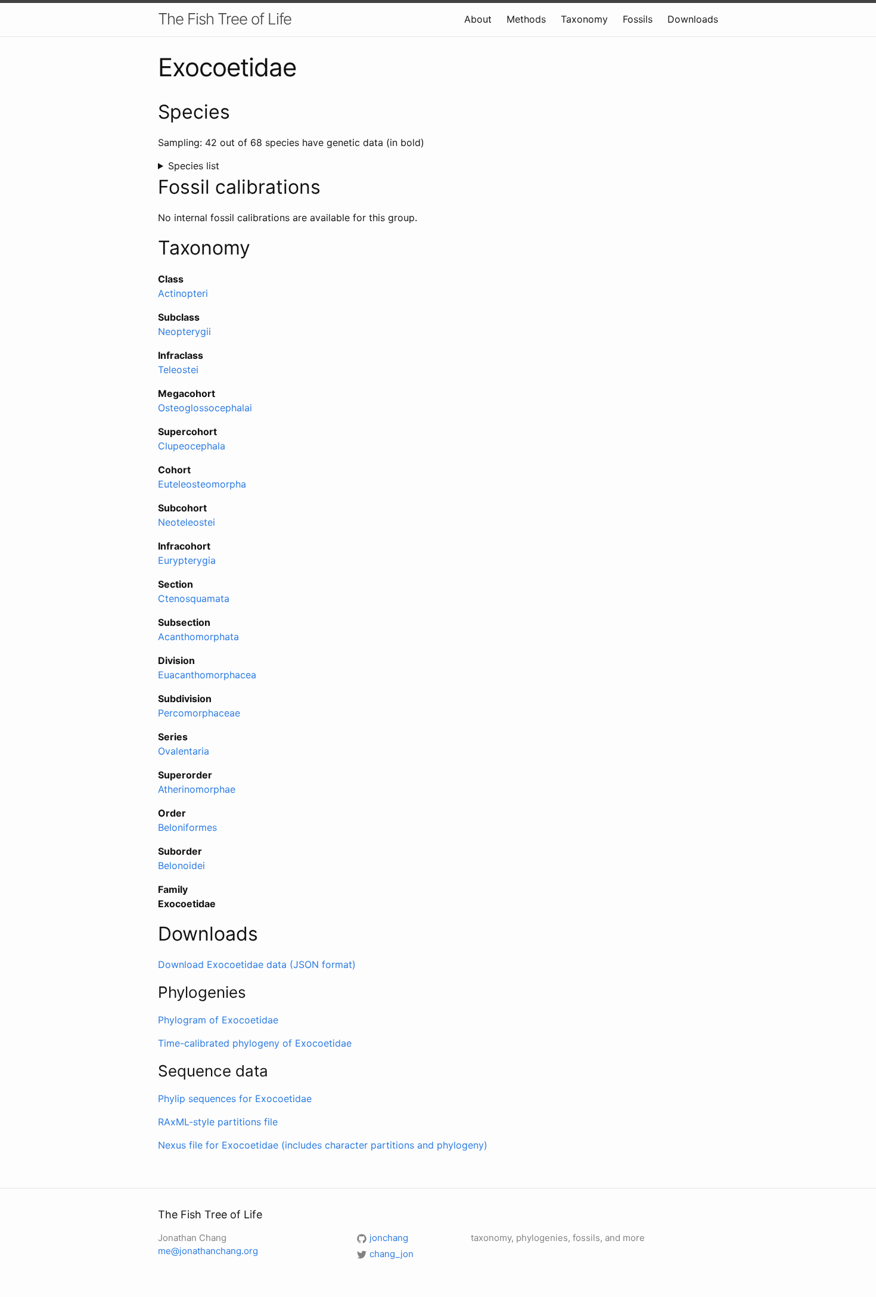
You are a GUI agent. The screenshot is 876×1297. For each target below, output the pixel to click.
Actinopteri (183, 293)
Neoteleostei (186, 522)
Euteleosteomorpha (202, 484)
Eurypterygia (187, 560)
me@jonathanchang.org (208, 1250)
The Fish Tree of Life (224, 19)
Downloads (692, 19)
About (478, 19)
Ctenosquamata (193, 598)
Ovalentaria (183, 751)
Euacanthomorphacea (207, 675)
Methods (526, 19)
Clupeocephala (191, 446)
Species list (193, 166)
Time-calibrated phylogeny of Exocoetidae (255, 1043)
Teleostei (178, 370)
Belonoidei (181, 865)
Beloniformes (187, 827)
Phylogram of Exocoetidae (218, 1020)
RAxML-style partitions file (218, 1122)
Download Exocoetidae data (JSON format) (257, 964)
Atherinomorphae (196, 789)
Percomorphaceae (199, 713)
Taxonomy (584, 19)
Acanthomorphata (198, 637)
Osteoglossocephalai (205, 408)
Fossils (638, 19)
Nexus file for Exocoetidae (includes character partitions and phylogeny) (322, 1145)
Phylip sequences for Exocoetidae (235, 1098)
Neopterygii (184, 331)
